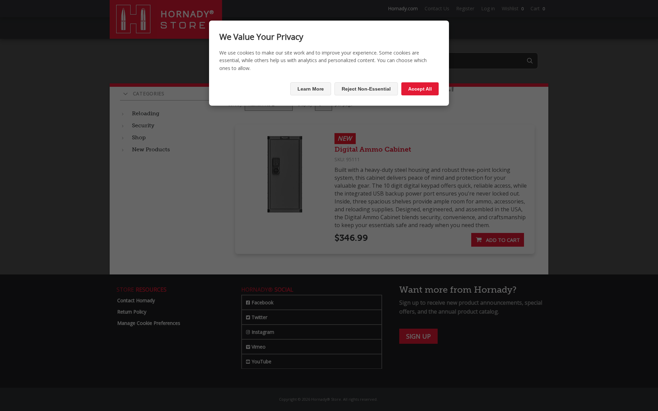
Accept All (420, 89)
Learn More (310, 89)
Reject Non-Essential (366, 89)
